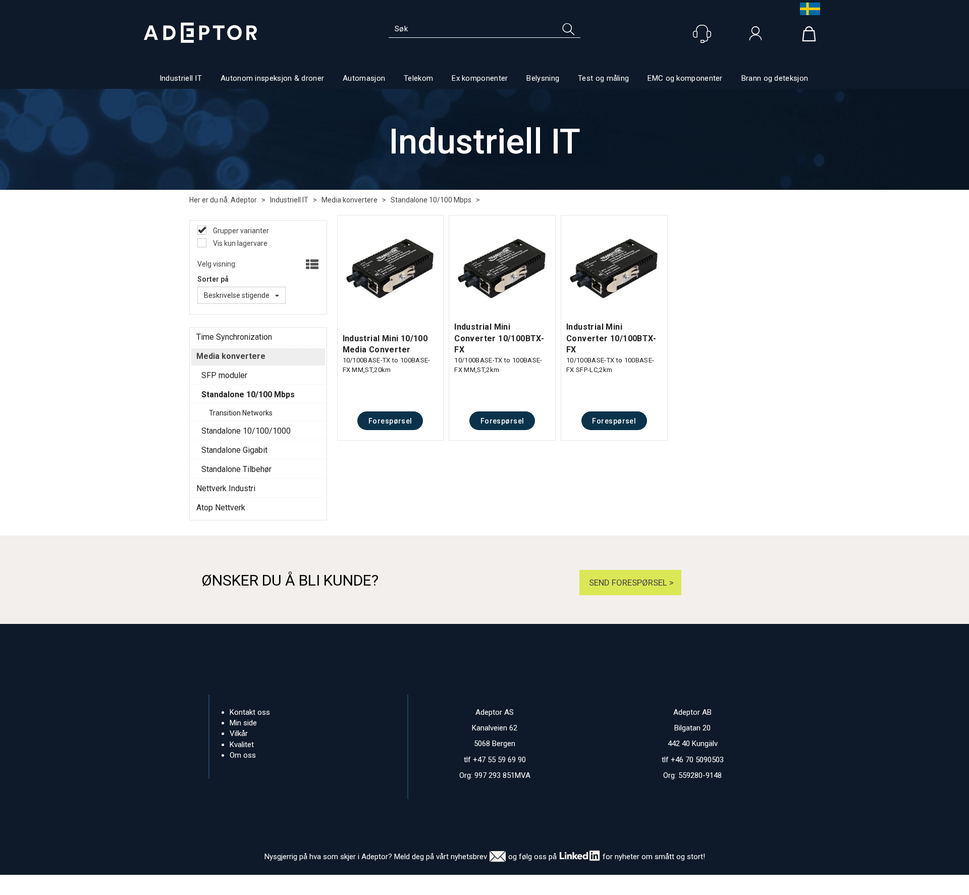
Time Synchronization (234, 337)
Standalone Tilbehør (236, 469)
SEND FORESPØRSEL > (630, 582)
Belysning (542, 78)
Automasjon (364, 78)
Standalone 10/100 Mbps (431, 200)
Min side (243, 722)
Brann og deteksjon (774, 78)
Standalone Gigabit (234, 450)
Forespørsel (390, 421)
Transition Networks (241, 413)
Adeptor (244, 200)
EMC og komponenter (685, 78)
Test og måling (603, 78)
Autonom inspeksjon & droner (272, 78)
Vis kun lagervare (239, 243)
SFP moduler (224, 375)
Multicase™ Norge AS (685, 885)
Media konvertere (349, 200)
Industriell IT (180, 78)
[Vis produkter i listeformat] (311, 265)
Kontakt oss (250, 712)
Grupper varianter (240, 231)
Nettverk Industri (225, 488)
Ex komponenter (480, 78)
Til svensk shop (807, 9)
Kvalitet (242, 744)
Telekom (418, 78)
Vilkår (239, 733)
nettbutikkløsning (594, 885)
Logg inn (755, 35)
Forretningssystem (526, 885)
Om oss (243, 755)
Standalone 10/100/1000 (246, 431)
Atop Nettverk (220, 507)
